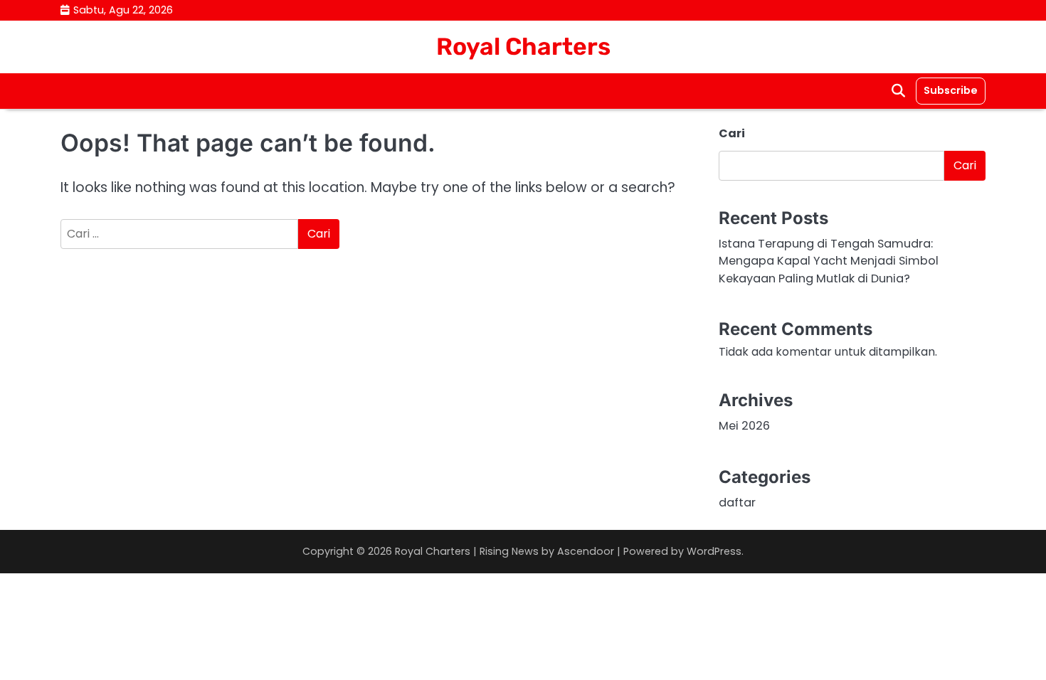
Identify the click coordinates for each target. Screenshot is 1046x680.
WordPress (714, 551)
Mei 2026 (744, 426)
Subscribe (951, 90)
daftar (737, 502)
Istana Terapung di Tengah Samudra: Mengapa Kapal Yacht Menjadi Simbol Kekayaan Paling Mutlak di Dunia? (829, 261)
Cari (732, 133)
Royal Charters (523, 46)
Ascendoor (585, 551)
